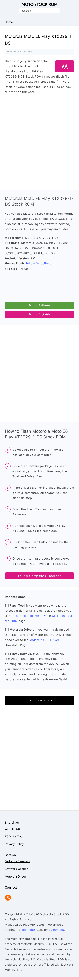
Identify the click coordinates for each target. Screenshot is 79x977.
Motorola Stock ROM (39, 4)
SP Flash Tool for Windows (28, 616)
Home (9, 51)
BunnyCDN (56, 930)
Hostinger (28, 930)
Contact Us (12, 829)
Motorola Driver (15, 876)
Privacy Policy (14, 844)
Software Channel (17, 869)
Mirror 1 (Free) (39, 305)
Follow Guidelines (38, 263)
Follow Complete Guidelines (39, 576)
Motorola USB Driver (44, 640)
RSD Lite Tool (14, 836)
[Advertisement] (39, 140)
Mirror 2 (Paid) (39, 314)
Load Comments (38, 700)
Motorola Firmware (23, 51)
